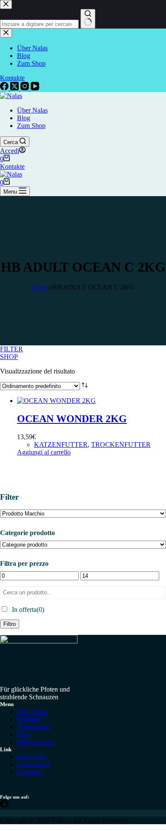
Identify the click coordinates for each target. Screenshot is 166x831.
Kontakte (12, 166)
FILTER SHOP (7, 352)
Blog (23, 118)
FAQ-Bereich (35, 742)
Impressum (31, 756)
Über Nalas (32, 110)
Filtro (9, 624)
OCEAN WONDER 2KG (72, 418)
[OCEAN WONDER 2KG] (56, 400)
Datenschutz (33, 764)
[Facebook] (4, 805)
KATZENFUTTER (61, 444)
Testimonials (34, 726)
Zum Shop (31, 125)
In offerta (28, 609)
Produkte (29, 719)
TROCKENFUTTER (121, 444)
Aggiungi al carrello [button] (44, 452)
